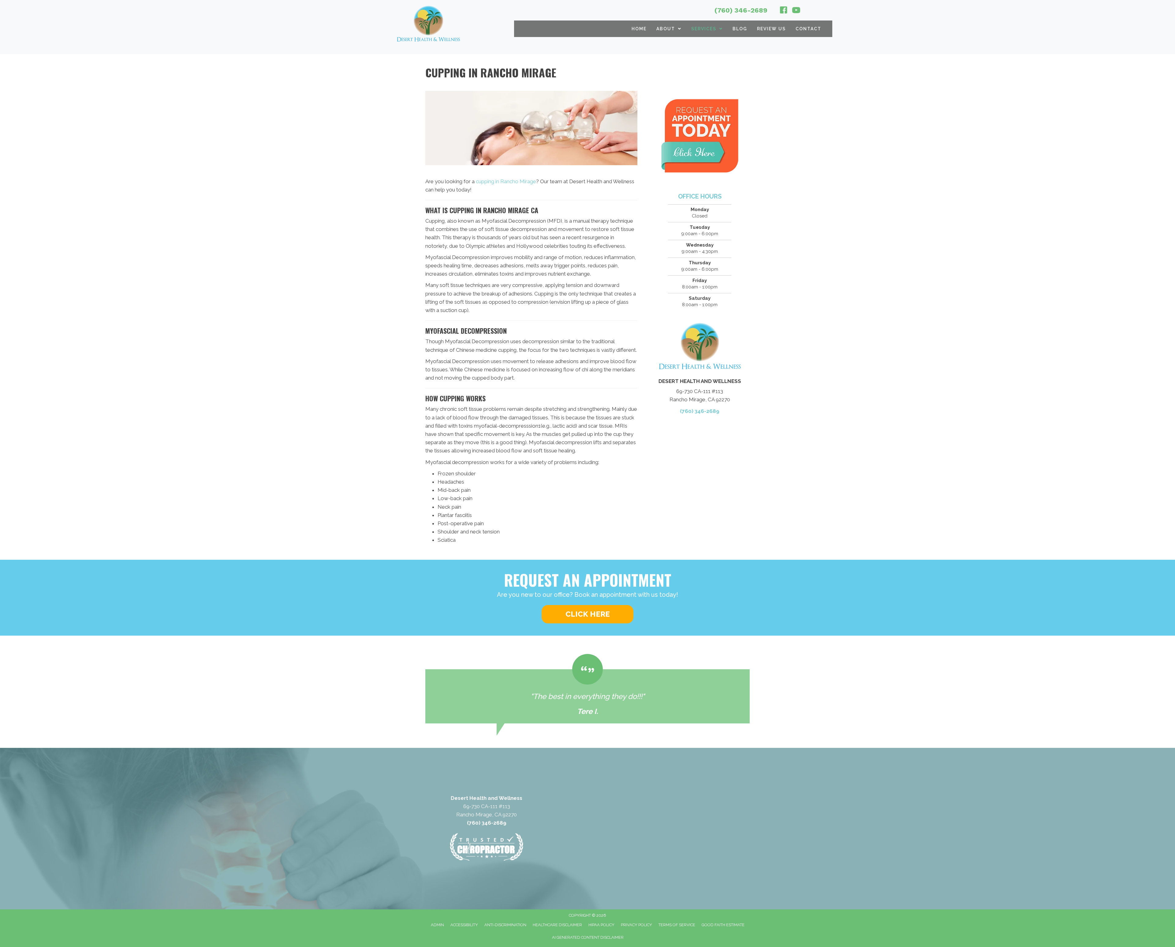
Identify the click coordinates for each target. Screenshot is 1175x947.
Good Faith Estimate (723, 925)
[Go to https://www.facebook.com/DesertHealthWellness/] (784, 11)
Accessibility (464, 925)
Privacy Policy (636, 925)
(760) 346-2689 (740, 10)
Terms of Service (676, 925)
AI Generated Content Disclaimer (588, 937)
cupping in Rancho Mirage (506, 181)
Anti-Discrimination (505, 925)
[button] (587, 614)
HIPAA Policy (601, 925)
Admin (437, 925)
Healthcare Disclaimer (557, 925)
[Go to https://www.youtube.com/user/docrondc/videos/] (796, 11)
